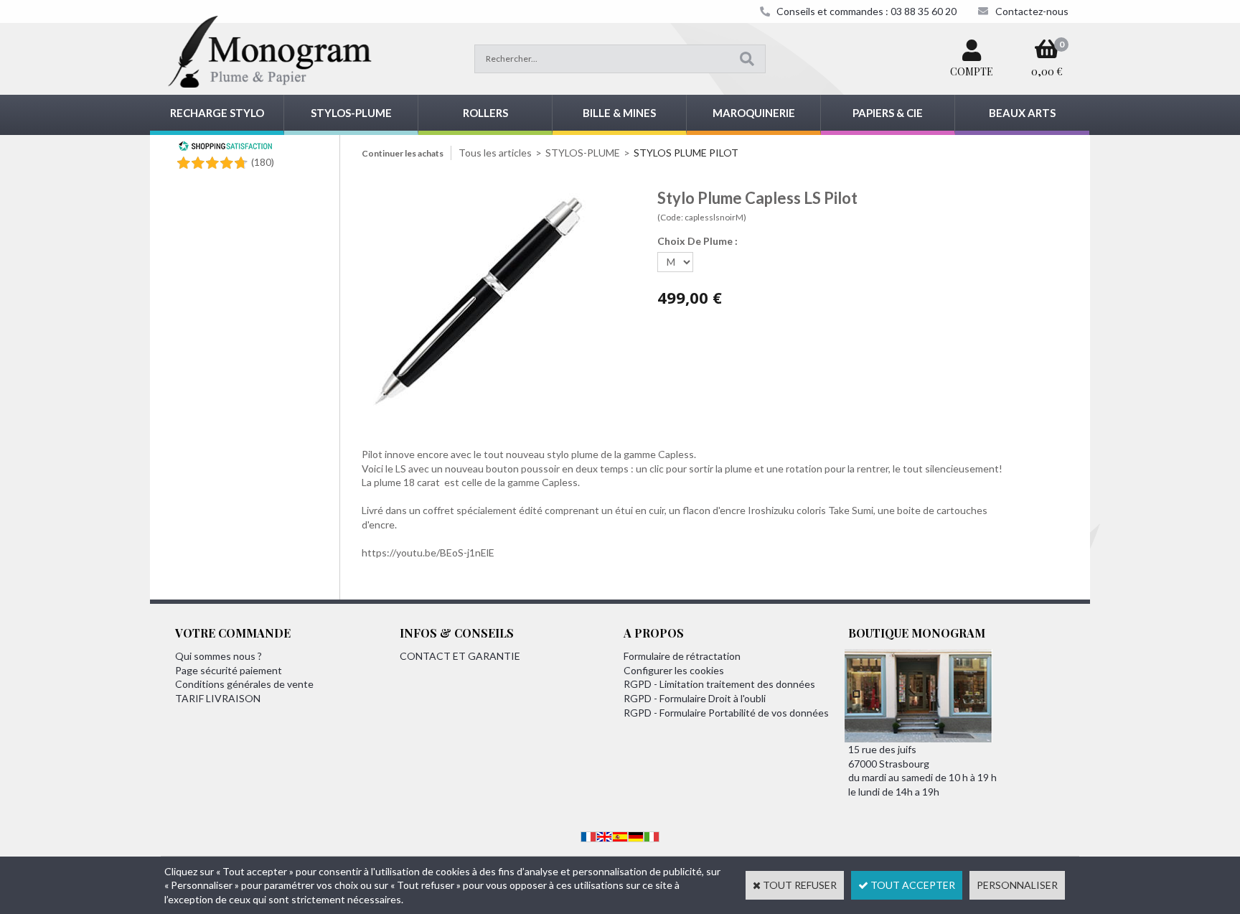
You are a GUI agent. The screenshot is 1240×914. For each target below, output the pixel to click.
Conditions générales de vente (244, 684)
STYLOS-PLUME (351, 112)
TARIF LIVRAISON (217, 698)
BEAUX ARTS (1022, 112)
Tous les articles (495, 152)
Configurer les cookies (674, 670)
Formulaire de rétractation (682, 656)
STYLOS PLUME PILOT (686, 152)
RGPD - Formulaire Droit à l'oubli (695, 698)
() (262, 162)
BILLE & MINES (619, 112)
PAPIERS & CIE (887, 112)
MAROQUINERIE (754, 112)
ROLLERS (485, 112)
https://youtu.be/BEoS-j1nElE (428, 552)
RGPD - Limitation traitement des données (719, 684)
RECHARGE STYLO (217, 112)
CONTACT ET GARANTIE (460, 656)
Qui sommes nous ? (218, 656)
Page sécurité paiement (228, 670)
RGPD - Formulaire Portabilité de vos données (726, 713)
